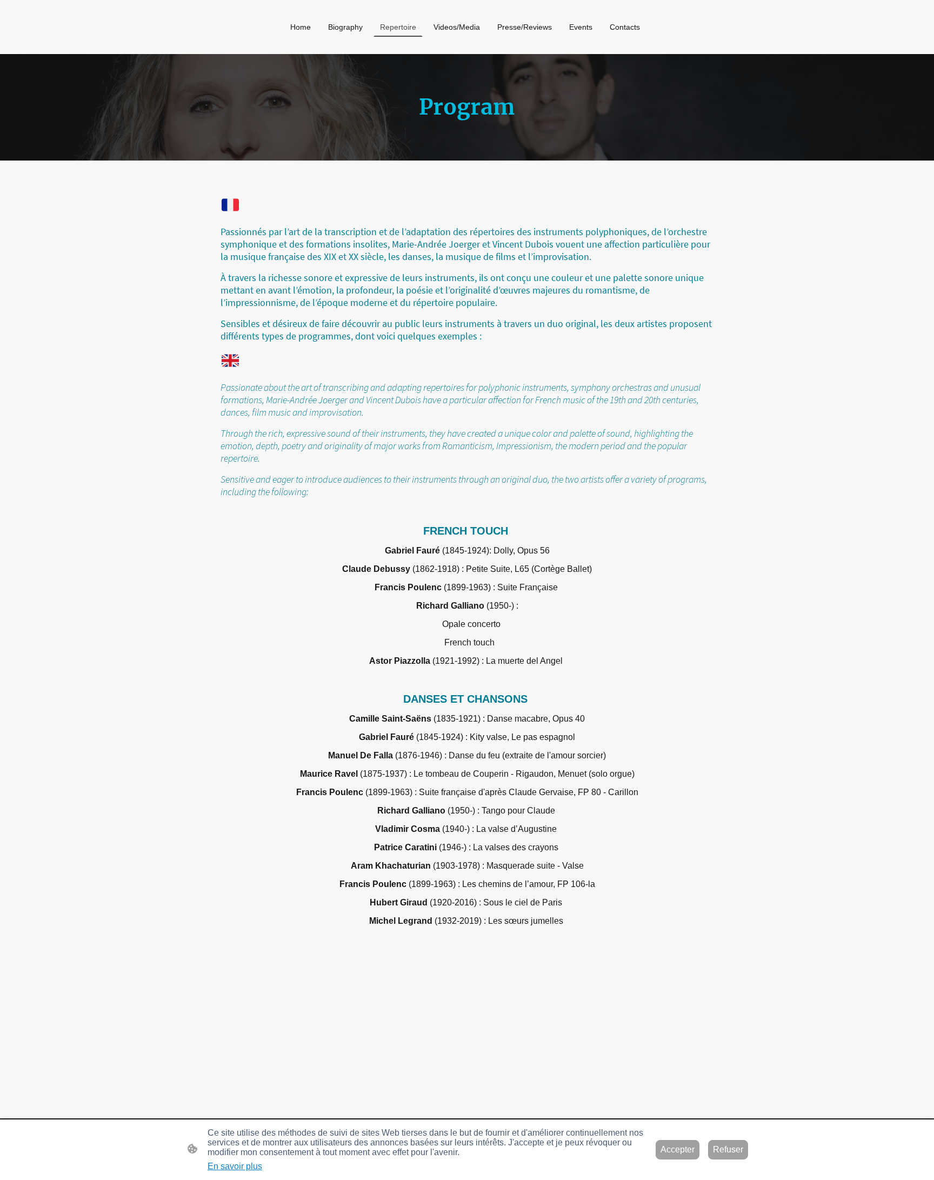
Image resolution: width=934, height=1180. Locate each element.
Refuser (728, 1149)
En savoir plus (235, 1166)
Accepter (678, 1149)
